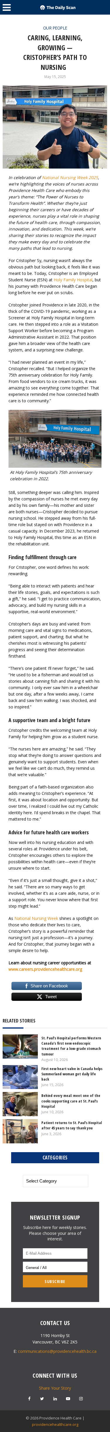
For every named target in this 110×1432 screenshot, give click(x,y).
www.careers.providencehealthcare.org (45, 969)
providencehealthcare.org (55, 1424)
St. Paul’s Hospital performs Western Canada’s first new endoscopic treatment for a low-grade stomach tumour (71, 1046)
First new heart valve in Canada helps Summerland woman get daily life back (71, 1074)
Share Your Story (55, 1388)
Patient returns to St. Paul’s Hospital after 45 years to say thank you (71, 1125)
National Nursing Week (36, 918)
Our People (55, 28)
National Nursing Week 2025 (70, 177)
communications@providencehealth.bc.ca (57, 1351)
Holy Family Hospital (73, 279)
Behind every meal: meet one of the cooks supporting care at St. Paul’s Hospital (70, 1101)
